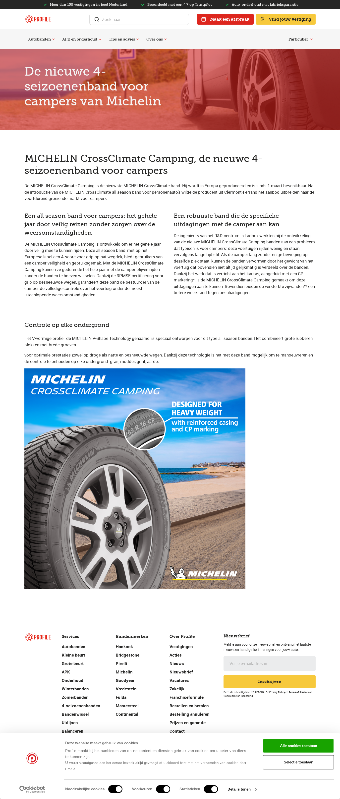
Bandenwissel (75, 714)
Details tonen (239, 789)
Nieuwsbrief (181, 672)
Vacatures (179, 680)
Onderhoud (72, 680)
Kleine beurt (73, 655)
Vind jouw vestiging (290, 19)
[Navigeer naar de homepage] (38, 19)
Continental (127, 714)
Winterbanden (75, 689)
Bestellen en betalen (189, 706)
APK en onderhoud (79, 39)
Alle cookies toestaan (298, 746)
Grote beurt (73, 663)
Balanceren (72, 731)
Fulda (121, 697)
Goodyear (125, 680)
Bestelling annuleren (190, 714)
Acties (176, 655)
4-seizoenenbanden (81, 706)
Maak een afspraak (229, 19)
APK (66, 672)
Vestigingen (181, 646)
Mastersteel (127, 706)
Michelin (124, 672)
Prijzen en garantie (188, 722)
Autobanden (39, 39)
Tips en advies (122, 39)
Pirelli (121, 663)
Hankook (124, 646)
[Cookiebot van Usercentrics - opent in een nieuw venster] (32, 789)
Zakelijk (177, 689)
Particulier (298, 39)
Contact (177, 731)
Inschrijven (269, 681)
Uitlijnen (70, 722)
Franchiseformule (187, 697)
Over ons (154, 39)
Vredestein (126, 689)
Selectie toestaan (298, 762)
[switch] (163, 789)
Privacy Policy (277, 692)
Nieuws (177, 663)
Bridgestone (127, 655)
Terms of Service (298, 692)
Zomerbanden (75, 697)
